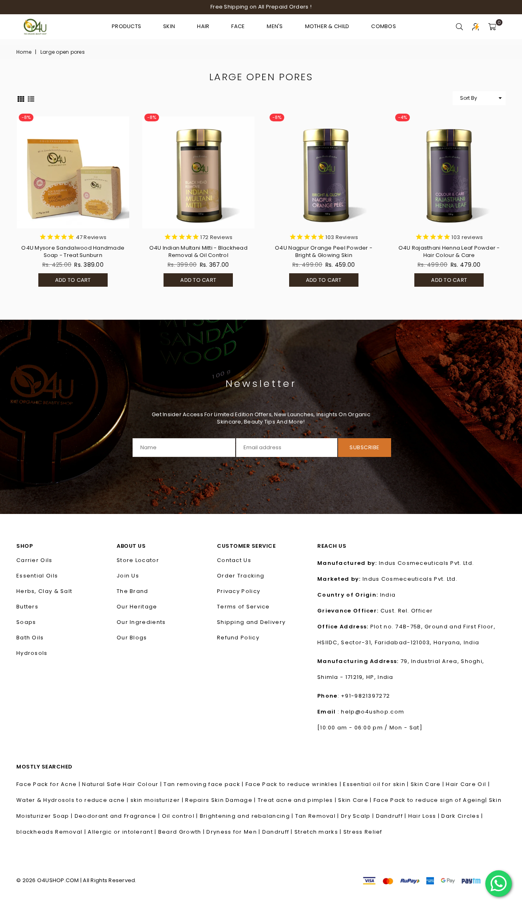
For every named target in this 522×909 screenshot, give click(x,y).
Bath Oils (30, 637)
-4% (402, 117)
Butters (27, 606)
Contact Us (234, 560)
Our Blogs (132, 637)
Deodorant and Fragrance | (118, 816)
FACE (238, 26)
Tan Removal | (318, 816)
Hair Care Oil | (468, 784)
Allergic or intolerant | (123, 832)
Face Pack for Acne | (49, 784)
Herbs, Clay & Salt (44, 591)
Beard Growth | (182, 832)
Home (23, 52)
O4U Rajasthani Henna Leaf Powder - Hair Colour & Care (449, 251)
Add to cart (64, 281)
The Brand (132, 591)
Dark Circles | (462, 816)
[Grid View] (20, 98)
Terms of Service (243, 606)
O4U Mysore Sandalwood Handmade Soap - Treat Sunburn (72, 251)
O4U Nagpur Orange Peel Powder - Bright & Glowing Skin (323, 251)
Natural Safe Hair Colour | (123, 784)
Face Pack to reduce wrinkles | (294, 784)
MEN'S (275, 26)
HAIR (203, 26)
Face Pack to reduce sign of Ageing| (431, 800)
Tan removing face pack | (205, 784)
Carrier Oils (34, 560)
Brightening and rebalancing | (247, 816)
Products (126, 26)
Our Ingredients (141, 622)
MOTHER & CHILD (327, 26)
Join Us (128, 576)
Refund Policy (238, 637)
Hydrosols (32, 653)
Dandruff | (392, 816)
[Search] (459, 26)
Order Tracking (240, 576)
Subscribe (364, 447)
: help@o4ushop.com (370, 712)
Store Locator (138, 560)
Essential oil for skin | (377, 784)
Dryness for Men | (234, 832)
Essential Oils (37, 576)
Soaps (26, 622)
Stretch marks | (318, 832)
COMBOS (383, 26)
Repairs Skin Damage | (221, 800)
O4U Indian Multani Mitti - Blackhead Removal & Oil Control (198, 251)
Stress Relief (363, 832)
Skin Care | (428, 784)
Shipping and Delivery (251, 622)
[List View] (31, 98)
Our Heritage (137, 606)
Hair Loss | (425, 816)
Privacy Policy (238, 591)
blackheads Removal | (52, 832)
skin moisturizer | (158, 800)
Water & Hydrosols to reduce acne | (73, 800)
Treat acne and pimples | (298, 800)
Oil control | (181, 816)
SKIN (169, 26)
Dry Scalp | (358, 816)
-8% (26, 117)
